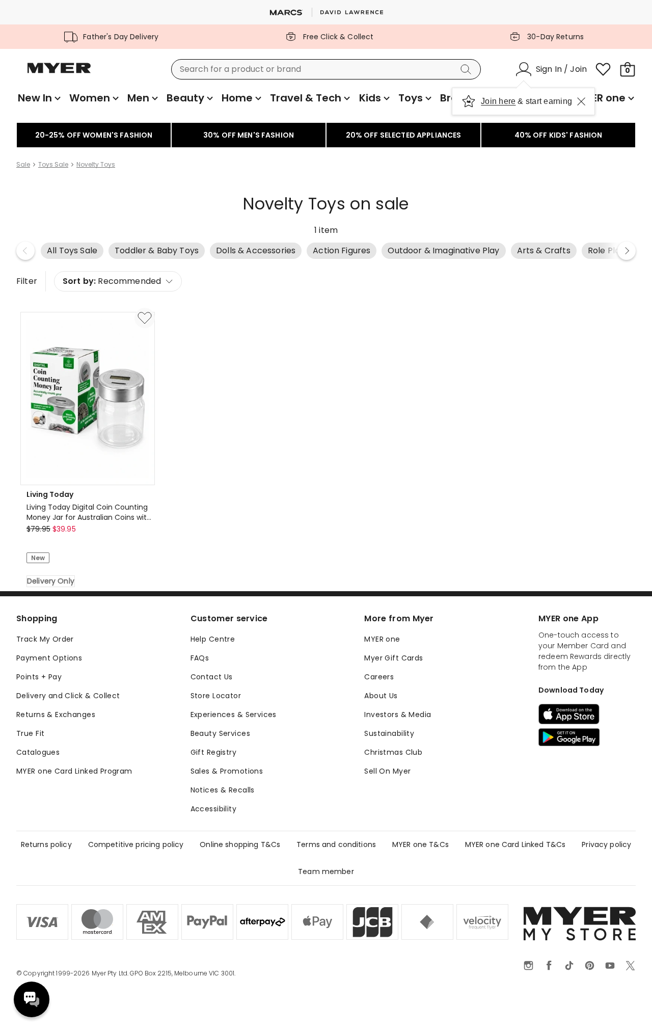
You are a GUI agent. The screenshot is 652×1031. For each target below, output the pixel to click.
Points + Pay (39, 677)
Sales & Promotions (227, 771)
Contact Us (212, 677)
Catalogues (38, 752)
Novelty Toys (95, 165)
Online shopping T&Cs (240, 844)
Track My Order (45, 639)
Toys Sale (53, 165)
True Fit (30, 733)
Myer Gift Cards (393, 658)
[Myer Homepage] (59, 74)
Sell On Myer (387, 771)
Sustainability (389, 733)
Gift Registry (213, 752)
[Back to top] (623, 1006)
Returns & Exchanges (55, 714)
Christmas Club (393, 752)
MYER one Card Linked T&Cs (515, 844)
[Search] (467, 69)
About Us (380, 696)
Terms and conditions (336, 844)
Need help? (31, 999)
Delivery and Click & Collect (68, 696)
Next (626, 251)
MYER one (382, 639)
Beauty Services (220, 733)
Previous (25, 251)
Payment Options (49, 658)
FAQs (200, 658)
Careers (379, 677)
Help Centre (213, 639)
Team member (326, 871)
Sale (23, 165)
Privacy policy (606, 844)
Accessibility (213, 809)
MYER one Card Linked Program (74, 771)
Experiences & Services (234, 714)
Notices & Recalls (223, 790)
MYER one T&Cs (420, 844)
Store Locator (216, 696)
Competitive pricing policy (136, 844)
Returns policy (46, 844)
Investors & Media (397, 714)
